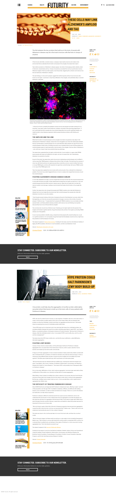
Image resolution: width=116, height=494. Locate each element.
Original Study (37, 230)
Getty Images (26, 301)
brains (92, 70)
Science (30, 5)
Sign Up (27, 257)
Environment (84, 5)
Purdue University (93, 336)
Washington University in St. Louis (94, 80)
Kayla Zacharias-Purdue (84, 293)
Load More (58, 480)
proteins (92, 72)
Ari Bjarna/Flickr (27, 45)
